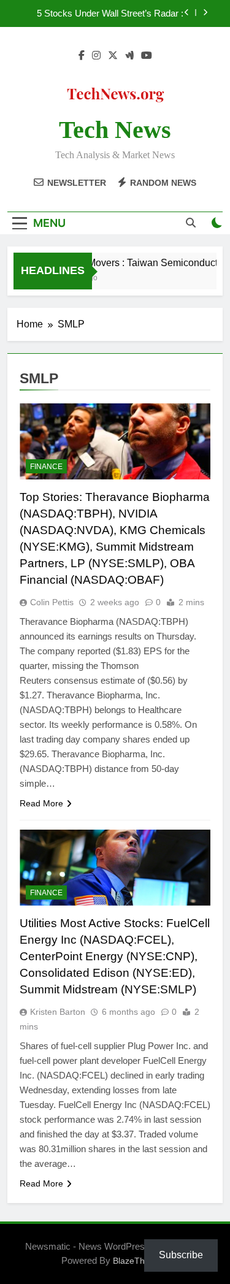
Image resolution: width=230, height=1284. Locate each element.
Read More (41, 803)
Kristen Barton (57, 1012)
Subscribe (181, 1255)
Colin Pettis (52, 602)
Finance (46, 466)
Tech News (115, 129)
